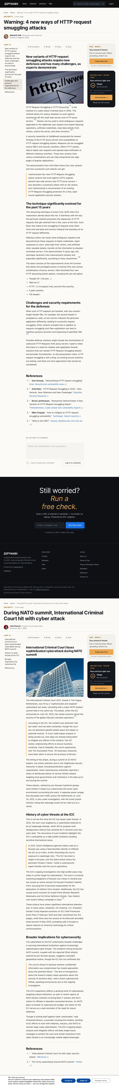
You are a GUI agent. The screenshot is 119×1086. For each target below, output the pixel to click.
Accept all (68, 1080)
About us (83, 556)
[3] (71, 130)
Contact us (84, 577)
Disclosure (84, 573)
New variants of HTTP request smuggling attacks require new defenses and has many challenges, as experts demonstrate (12, 57)
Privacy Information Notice (89, 564)
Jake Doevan (15, 626)
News (25, 4)
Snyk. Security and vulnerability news (46, 384)
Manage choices (101, 1080)
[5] (27, 334)
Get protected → (101, 97)
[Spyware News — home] (11, 4)
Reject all (83, 1080)
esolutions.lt (18, 567)
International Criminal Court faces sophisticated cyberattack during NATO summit (13, 644)
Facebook (7, 571)
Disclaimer (83, 569)
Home (6, 13)
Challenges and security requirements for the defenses (12, 84)
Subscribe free (101, 61)
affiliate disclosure (42, 589)
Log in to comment (73, 463)
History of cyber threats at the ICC (12, 654)
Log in (111, 4)
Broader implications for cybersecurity (11, 661)
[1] (70, 106)
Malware (33, 4)
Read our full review (101, 102)
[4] (79, 257)
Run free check (75, 525)
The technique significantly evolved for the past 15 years (13, 73)
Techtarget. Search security (65, 416)
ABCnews (41, 1057)
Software (42, 4)
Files (50, 4)
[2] (35, 120)
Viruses (44, 556)
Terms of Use (85, 560)
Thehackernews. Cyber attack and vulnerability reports (55, 408)
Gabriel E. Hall (15, 35)
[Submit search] (74, 3)
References (9, 92)
